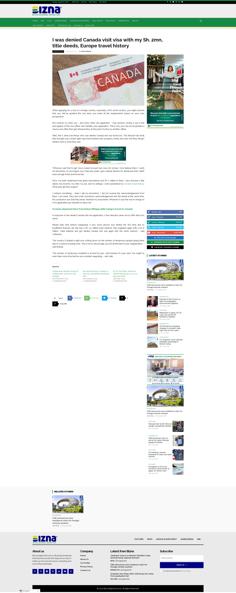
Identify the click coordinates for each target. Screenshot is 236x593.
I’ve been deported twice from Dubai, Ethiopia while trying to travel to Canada (92, 209)
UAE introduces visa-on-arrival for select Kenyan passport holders (158, 440)
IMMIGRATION (58, 51)
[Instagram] (176, 1)
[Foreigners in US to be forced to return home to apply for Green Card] (178, 469)
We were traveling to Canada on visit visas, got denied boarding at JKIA (96, 273)
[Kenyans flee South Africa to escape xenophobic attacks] (178, 426)
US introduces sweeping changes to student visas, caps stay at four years (170, 328)
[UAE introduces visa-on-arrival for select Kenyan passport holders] (178, 440)
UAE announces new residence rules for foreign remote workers (164, 286)
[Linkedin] (179, 1)
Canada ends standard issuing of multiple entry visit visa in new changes (65, 273)
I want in (180, 565)
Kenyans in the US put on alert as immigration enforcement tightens (170, 301)
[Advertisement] (165, 169)
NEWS (112, 561)
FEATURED (163, 310)
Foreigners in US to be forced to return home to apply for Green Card (159, 469)
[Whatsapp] (71, 571)
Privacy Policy (186, 571)
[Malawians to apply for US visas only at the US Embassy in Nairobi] (152, 315)
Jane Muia (150, 290)
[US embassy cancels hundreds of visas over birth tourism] (178, 454)
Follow (179, 217)
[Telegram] (173, 1)
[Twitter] (170, 1)
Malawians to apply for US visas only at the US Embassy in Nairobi (170, 315)
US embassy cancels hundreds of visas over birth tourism (160, 454)
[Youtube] (182, 1)
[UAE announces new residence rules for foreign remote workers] (165, 269)
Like (180, 212)
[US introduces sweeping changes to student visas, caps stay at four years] (152, 328)
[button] (201, 21)
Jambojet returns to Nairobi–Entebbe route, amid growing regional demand (130, 556)
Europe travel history (134, 184)
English (26, 591)
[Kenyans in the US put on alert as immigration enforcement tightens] (152, 301)
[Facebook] (167, 1)
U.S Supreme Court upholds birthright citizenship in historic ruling (171, 342)
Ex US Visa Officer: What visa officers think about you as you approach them (125, 273)
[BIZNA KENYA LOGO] (58, 10)
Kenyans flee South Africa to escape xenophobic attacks (160, 425)
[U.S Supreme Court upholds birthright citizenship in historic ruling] (152, 342)
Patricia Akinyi (86, 51)
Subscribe (178, 232)
